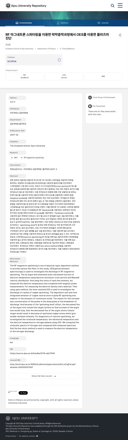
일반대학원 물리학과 (18, 124)
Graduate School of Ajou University (20, 49)
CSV (64, 76)
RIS (25, 76)
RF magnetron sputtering (34, 158)
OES (15, 158)
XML (103, 76)
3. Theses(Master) (67, 49)
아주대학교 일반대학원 (19, 113)
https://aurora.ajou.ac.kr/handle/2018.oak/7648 (32, 353)
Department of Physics (47, 49)
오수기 (12, 102)
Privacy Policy (11, 436)
